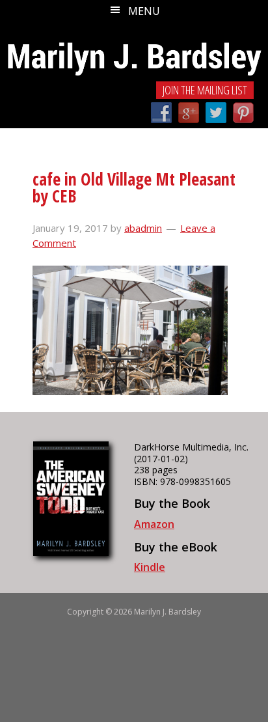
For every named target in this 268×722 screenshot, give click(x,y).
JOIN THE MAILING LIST (205, 90)
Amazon (154, 524)
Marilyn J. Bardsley (134, 50)
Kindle (149, 567)
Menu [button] (144, 11)
